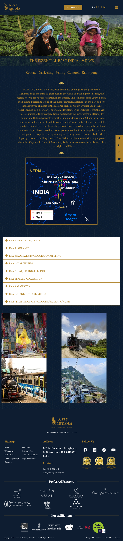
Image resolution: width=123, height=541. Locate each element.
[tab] (61, 240)
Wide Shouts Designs (112, 538)
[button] (73, 7)
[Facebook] (85, 450)
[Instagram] (104, 450)
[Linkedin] (95, 450)
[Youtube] (113, 450)
